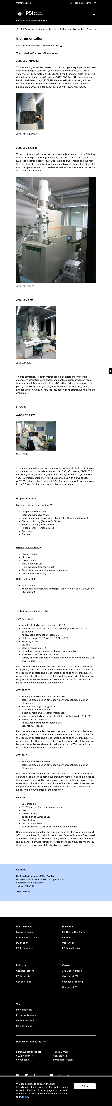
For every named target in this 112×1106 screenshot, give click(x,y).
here (25, 1096)
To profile (21, 891)
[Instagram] (35, 1074)
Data (24, 579)
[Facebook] (43, 1074)
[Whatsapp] (68, 1074)
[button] (110, 371)
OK (83, 1086)
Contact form (60, 1055)
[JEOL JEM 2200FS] (56, 229)
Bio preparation (27, 547)
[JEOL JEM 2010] (36, 332)
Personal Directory (63, 1059)
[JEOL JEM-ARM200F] (30, 111)
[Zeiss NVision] (36, 435)
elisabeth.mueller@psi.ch (30, 882)
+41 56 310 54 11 (25, 886)
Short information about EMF (37, 45)
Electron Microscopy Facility (31, 20)
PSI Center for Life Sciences (34, 29)
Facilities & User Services (82, 3)
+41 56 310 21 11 (61, 1051)
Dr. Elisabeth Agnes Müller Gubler (35, 876)
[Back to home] (29, 13)
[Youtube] (51, 1074)
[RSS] (60, 1074)
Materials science (32, 505)
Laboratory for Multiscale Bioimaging (66, 29)
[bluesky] (26, 1074)
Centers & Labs (23, 3)
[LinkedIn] (17, 1074)
